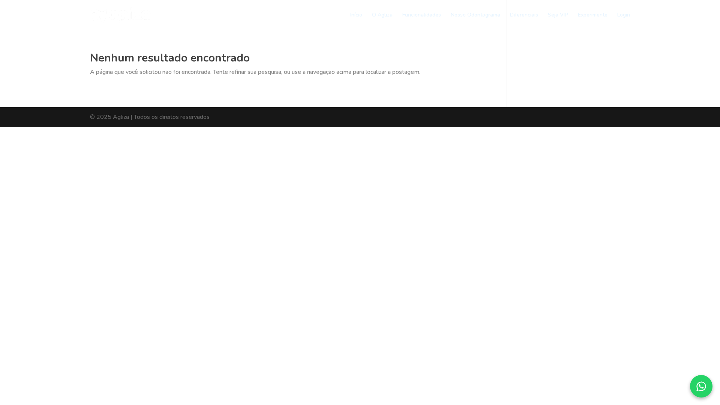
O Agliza (382, 15)
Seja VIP (558, 15)
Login (623, 15)
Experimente (593, 15)
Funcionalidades (421, 15)
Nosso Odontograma (475, 15)
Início (356, 15)
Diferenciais (524, 15)
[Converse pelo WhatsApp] (701, 386)
